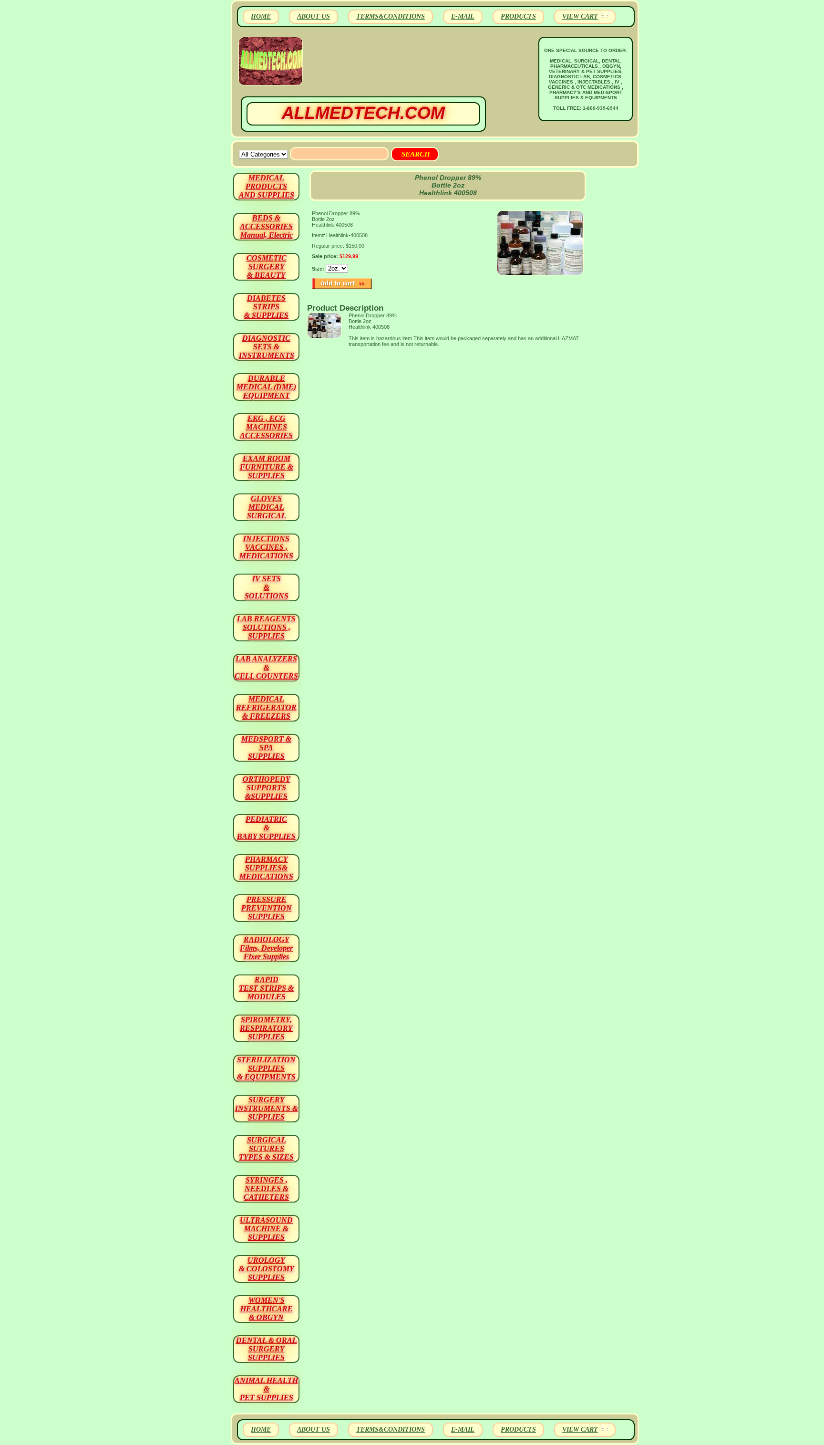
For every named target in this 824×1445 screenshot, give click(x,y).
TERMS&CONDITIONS (390, 16)
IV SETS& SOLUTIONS (266, 587)
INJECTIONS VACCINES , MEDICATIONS (266, 547)
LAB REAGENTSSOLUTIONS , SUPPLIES (266, 627)
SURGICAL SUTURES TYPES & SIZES (266, 1148)
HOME (261, 16)
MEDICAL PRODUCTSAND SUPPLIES (266, 186)
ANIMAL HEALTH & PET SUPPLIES (266, 1389)
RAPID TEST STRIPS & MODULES (266, 988)
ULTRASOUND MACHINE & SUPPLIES (266, 1228)
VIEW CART (580, 16)
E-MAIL (462, 16)
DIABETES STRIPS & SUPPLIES (266, 306)
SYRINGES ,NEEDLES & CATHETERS (266, 1188)
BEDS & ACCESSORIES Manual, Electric (266, 226)
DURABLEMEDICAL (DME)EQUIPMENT (266, 386)
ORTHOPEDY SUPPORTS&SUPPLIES (266, 787)
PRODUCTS (518, 16)
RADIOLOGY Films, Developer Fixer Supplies (266, 948)
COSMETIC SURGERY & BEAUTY (267, 266)
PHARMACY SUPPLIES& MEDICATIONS (266, 867)
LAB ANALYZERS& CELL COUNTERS (266, 667)
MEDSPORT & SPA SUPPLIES (266, 747)
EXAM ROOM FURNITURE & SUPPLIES (266, 467)
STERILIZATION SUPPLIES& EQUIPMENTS (266, 1068)
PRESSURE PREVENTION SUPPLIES (266, 908)
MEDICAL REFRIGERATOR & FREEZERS (266, 707)
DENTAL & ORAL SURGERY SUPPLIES (266, 1348)
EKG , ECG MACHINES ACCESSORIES (266, 427)
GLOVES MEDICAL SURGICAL (266, 507)
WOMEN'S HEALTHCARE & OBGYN (266, 1308)
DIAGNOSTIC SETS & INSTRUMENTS (266, 346)
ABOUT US (313, 16)
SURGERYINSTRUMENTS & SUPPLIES (266, 1108)
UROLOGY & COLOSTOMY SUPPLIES (266, 1268)
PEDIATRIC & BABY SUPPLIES (266, 827)
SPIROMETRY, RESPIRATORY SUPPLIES (266, 1028)
